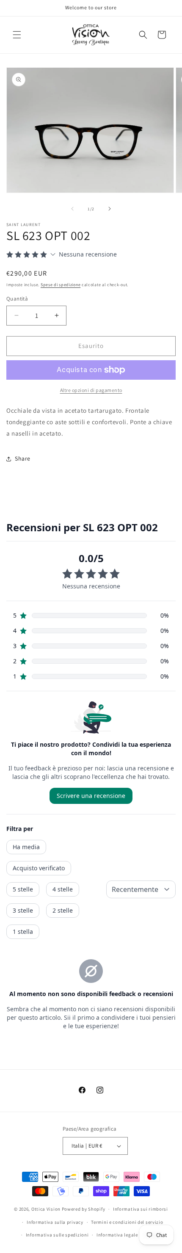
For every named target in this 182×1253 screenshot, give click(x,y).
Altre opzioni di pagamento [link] (91, 390)
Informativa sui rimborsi (140, 1209)
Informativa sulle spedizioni (57, 1235)
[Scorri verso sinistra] (72, 208)
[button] (17, 34)
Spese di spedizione (60, 284)
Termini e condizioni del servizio (127, 1222)
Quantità (17, 298)
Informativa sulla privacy (55, 1222)
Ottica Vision (46, 1209)
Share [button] (22, 458)
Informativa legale (117, 1235)
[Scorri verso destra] (109, 208)
